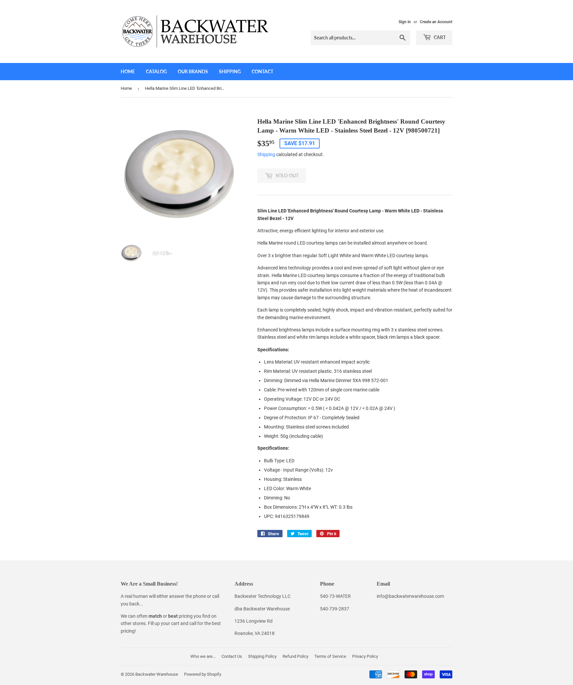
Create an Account (436, 22)
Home (128, 71)
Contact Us (232, 656)
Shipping (230, 71)
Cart (439, 37)
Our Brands (193, 71)
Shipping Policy (262, 656)
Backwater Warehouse (156, 674)
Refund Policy (295, 656)
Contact (262, 71)
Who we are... (203, 656)
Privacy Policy (365, 656)
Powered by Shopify (202, 674)
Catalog (156, 71)
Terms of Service (330, 656)
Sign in (405, 22)
